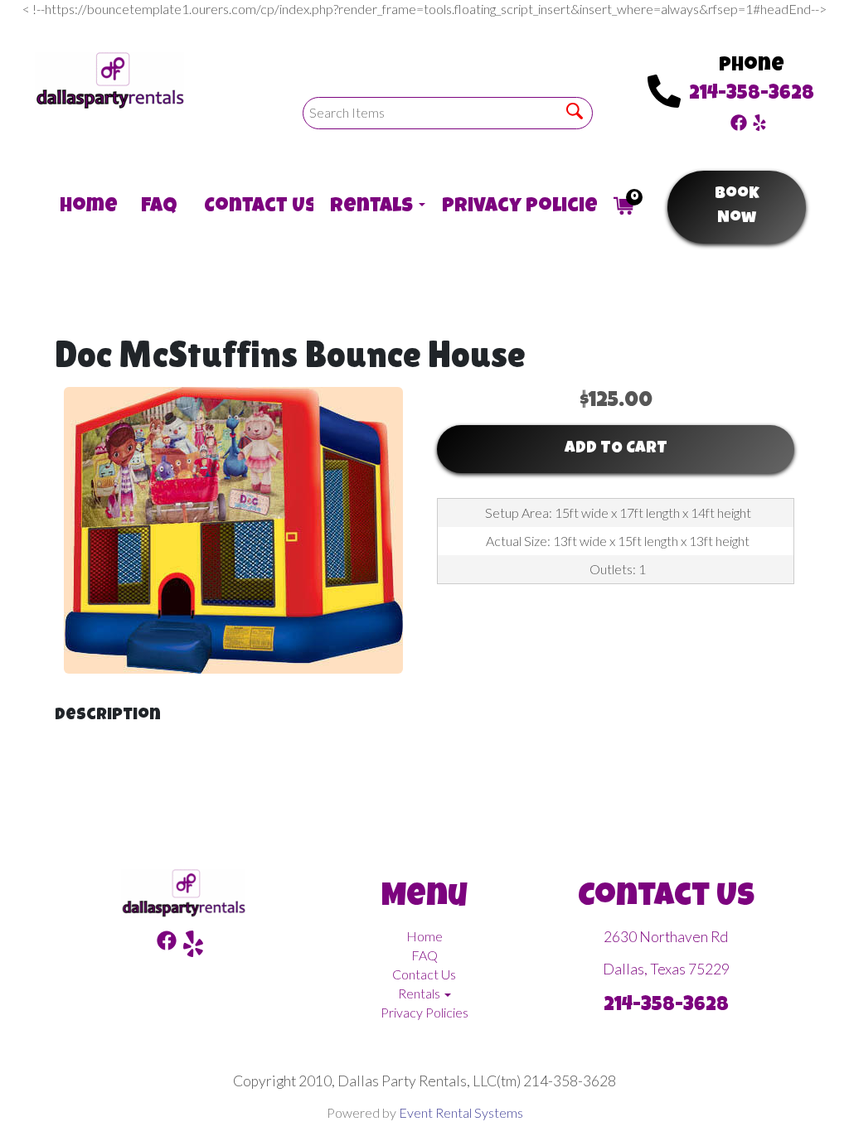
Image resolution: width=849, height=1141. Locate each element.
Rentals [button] (369, 207)
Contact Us (250, 207)
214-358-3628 (751, 94)
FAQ (156, 207)
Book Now (737, 206)
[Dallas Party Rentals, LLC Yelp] (759, 121)
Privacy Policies (511, 207)
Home (84, 207)
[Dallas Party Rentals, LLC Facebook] (738, 121)
